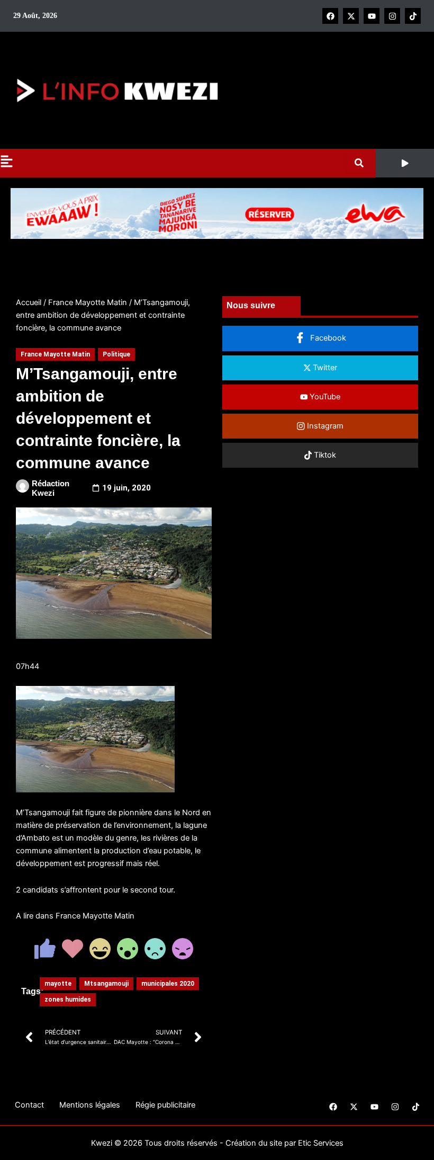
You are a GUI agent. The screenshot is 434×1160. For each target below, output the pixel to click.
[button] (405, 163)
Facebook (327, 338)
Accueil (28, 302)
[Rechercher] (361, 163)
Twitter (324, 367)
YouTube (324, 396)
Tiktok (324, 455)
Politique (116, 354)
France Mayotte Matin (87, 302)
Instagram (324, 426)
